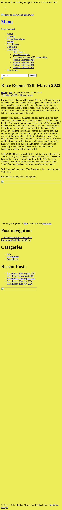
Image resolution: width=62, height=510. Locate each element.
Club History (13, 49)
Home (4, 92)
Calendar (11, 36)
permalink (46, 223)
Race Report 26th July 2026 (19, 281)
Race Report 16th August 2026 (21, 273)
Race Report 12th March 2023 (16, 237)
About (10, 34)
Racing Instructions (16, 39)
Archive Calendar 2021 (23, 65)
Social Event (12, 259)
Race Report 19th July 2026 (19, 284)
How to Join (12, 70)
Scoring (10, 41)
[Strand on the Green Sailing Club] (31, 15)
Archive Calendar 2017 (23, 67)
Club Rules (12, 47)
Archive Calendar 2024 (23, 60)
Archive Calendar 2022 (23, 62)
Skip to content (8, 29)
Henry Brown (26, 95)
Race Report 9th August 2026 (20, 276)
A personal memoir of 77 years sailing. (30, 57)
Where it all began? (21, 54)
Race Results (13, 44)
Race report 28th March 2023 (16, 240)
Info (10, 92)
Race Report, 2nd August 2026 (21, 278)
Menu (7, 21)
